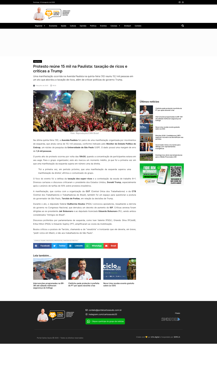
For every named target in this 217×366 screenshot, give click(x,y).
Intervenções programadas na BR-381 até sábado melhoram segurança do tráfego (48, 285)
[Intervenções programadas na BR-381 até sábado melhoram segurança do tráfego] (146, 119)
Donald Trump (39, 240)
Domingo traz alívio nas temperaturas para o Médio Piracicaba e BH (168, 156)
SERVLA (177, 337)
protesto (49, 240)
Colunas (114, 26)
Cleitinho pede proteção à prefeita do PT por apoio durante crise (83, 284)
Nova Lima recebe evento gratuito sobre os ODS (118, 284)
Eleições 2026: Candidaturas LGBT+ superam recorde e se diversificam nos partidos (169, 137)
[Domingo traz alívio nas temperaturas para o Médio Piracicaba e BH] (146, 156)
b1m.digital (155, 337)
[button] (42, 246)
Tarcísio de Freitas (70, 240)
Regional (38, 26)
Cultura (73, 26)
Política (93, 26)
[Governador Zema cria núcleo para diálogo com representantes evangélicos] (146, 147)
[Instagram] (180, 2)
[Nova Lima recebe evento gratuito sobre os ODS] (146, 128)
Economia (53, 26)
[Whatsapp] (183, 2)
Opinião (83, 26)
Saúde (63, 26)
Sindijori (127, 26)
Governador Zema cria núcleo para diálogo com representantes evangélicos (167, 146)
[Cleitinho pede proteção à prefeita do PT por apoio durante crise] (146, 109)
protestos (58, 240)
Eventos (103, 26)
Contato (138, 26)
